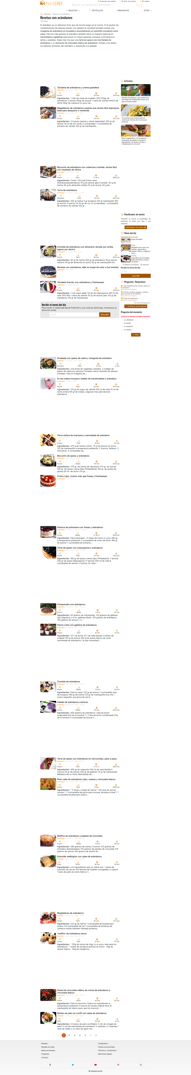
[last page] (96, 1035)
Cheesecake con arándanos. (71, 604)
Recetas (72, 10)
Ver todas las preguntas (141, 303)
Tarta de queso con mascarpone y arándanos (80, 548)
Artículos (97, 10)
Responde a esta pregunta (129, 289)
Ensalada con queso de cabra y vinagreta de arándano (84, 358)
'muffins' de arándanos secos (72, 933)
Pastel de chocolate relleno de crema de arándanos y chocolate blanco (83, 991)
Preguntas (123, 10)
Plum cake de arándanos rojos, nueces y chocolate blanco (86, 779)
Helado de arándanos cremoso (72, 702)
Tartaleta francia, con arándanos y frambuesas (80, 282)
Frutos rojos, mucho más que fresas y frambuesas (82, 476)
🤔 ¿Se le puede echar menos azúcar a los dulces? (135, 286)
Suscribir (104, 314)
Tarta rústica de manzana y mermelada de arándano (83, 435)
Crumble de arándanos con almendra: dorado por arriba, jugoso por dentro (85, 248)
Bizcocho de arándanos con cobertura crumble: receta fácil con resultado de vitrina (87, 168)
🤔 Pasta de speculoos (129, 298)
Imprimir (145, 265)
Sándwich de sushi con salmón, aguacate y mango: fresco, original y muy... (140, 250)
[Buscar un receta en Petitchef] (138, 5)
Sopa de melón (137, 239)
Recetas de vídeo (48, 1047)
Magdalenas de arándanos (70, 913)
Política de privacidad (106, 1047)
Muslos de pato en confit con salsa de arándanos (81, 1013)
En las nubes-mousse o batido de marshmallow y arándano (86, 378)
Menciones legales (105, 1054)
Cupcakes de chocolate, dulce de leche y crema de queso (140, 260)
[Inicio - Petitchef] (41, 14)
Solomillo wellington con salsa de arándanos (79, 856)
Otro (146, 10)
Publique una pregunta (136, 306)
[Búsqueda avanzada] (141, 5)
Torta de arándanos (67, 190)
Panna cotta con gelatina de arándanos (77, 625)
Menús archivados (132, 265)
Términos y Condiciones (107, 1050)
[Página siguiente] (90, 1035)
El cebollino (128, 326)
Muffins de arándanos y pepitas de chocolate (79, 836)
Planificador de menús (134, 227)
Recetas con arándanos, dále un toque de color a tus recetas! (88, 267)
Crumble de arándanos (68, 681)
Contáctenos (103, 1043)
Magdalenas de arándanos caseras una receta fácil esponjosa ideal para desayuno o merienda (88, 109)
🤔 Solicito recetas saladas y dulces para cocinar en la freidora (134, 293)
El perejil (127, 323)
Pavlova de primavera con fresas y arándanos (80, 527)
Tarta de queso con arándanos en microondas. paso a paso (87, 758)
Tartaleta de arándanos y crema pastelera (78, 87)
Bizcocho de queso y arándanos (73, 456)
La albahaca (128, 320)
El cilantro (128, 330)
